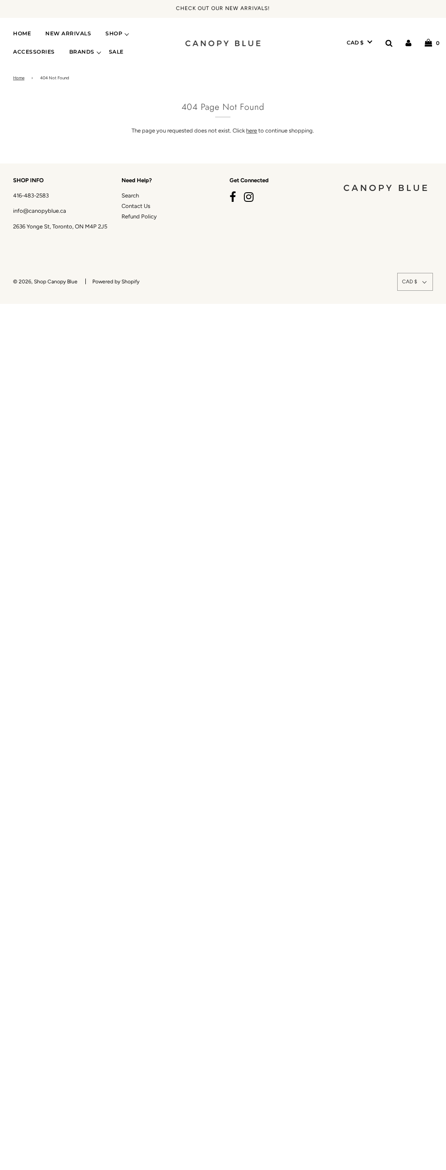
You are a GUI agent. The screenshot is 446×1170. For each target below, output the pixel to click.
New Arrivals (68, 33)
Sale (116, 51)
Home (22, 33)
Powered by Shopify (115, 282)
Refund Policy (139, 216)
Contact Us (136, 206)
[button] (359, 42)
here (251, 130)
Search (130, 195)
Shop (113, 33)
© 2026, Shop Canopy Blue (45, 282)
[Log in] (408, 42)
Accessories (34, 51)
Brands (82, 51)
